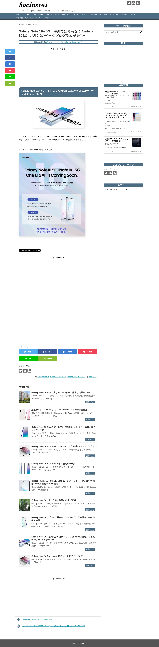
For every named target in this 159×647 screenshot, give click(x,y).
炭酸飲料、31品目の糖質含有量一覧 (37, 619)
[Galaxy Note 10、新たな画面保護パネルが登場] (24, 505)
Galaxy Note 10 (77, 42)
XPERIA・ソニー (29, 15)
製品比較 (19, 18)
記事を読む (90, 402)
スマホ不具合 (92, 15)
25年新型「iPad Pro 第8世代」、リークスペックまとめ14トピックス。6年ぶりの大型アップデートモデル (118, 116)
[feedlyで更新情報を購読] (133, 3)
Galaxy (68, 42)
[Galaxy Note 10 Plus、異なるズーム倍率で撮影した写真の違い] (24, 397)
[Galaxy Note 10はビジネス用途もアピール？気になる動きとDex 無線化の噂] (24, 522)
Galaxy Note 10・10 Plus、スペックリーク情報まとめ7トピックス (63, 446)
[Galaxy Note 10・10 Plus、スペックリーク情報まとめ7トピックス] (24, 451)
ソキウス (92, 377)
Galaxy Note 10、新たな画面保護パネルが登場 (53, 500)
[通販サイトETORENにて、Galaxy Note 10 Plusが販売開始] (24, 414)
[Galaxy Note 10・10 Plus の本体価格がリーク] (24, 468)
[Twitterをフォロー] (129, 3)
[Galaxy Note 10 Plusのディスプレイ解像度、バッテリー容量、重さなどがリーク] (24, 432)
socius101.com (111, 107)
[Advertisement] (58, 67)
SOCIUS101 (82, 643)
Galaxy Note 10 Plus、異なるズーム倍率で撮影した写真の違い (61, 392)
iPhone (40, 15)
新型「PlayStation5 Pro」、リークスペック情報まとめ (117, 140)
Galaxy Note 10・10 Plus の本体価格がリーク (53, 463)
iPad (47, 15)
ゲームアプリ (66, 15)
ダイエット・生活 (42, 18)
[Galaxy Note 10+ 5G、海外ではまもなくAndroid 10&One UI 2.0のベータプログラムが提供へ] (10, 64)
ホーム (18, 15)
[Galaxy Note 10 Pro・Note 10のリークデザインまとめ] (24, 561)
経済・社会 (29, 18)
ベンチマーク (114, 15)
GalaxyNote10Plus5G (76, 377)
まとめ (124, 15)
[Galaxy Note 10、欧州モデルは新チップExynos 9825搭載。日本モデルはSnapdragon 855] (24, 541)
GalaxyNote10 (43, 377)
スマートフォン (79, 15)
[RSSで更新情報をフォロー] (138, 3)
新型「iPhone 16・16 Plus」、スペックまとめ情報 (117, 93)
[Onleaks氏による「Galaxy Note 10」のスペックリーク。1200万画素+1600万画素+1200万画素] (24, 485)
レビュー (132, 15)
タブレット (103, 15)
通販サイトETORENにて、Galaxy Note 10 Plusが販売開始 (59, 410)
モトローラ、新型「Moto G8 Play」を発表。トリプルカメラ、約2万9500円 (53, 626)
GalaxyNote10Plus (58, 377)
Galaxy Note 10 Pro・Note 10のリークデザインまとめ (58, 556)
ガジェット (55, 15)
